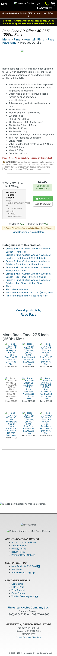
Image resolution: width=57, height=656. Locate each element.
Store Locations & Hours (23, 542)
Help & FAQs (17, 587)
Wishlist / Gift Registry (23, 596)
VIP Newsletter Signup (23, 572)
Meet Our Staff (19, 545)
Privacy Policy (18, 548)
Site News (16, 569)
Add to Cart (44, 198)
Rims (17, 39)
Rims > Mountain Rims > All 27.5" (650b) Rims (29, 292)
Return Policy (18, 551)
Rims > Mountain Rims (17, 289)
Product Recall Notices (23, 555)
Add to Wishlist (43, 204)
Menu (6, 39)
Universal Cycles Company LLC (28, 607)
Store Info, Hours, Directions (28, 637)
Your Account (18, 590)
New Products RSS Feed (24, 566)
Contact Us (17, 583)
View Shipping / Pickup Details (28, 232)
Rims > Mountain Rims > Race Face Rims (27, 295)
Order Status (18, 593)
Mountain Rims (34, 39)
